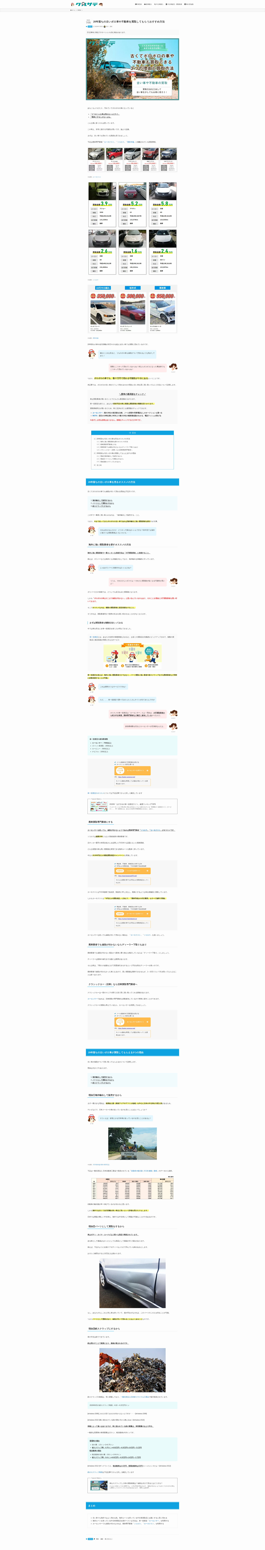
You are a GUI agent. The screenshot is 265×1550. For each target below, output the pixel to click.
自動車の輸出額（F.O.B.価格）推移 (144, 1171)
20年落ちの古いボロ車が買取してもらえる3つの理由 (116, 453)
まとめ (99, 465)
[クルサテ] (86, 4)
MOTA (95, 416)
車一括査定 (94, 637)
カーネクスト (109, 142)
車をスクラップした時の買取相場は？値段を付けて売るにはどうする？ (136, 1483)
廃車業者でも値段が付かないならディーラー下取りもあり (119, 447)
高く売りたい (108, 1539)
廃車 (97, 1539)
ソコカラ (120, 142)
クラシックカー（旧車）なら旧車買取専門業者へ (116, 450)
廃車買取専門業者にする (108, 444)
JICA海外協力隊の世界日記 (101, 1164)
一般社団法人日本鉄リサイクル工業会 (135, 1397)
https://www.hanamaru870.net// (127, 876)
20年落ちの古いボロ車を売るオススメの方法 (113, 439)
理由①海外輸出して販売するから (111, 456)
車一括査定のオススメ (96, 793)
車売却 (90, 26)
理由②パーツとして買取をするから (112, 459)
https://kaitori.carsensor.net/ (126, 777)
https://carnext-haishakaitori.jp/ (127, 919)
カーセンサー (97, 413)
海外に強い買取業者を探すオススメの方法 (114, 441)
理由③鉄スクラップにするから (110, 462)
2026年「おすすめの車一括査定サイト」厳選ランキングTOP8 (133, 804)
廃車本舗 (130, 142)
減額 (102, 1539)
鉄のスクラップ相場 (95, 1472)
